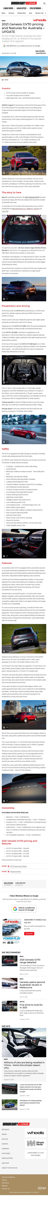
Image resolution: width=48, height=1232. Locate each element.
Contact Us (5, 1188)
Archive (5, 1163)
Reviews (11, 13)
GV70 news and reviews (18, 866)
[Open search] (44, 3)
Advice (5, 1139)
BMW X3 (30, 209)
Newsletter (7, 1158)
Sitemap (4, 1186)
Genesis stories (15, 871)
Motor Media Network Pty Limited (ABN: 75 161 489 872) (24, 1192)
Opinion (5, 1149)
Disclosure (5, 1183)
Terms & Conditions (8, 1177)
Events (5, 1144)
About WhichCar (9, 1168)
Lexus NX (5, 211)
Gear (30, 13)
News (3, 13)
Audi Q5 (36, 209)
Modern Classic (40, 13)
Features (6, 1153)
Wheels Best (21, 13)
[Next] (45, 13)
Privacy (4, 1180)
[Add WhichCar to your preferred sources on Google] (24, 909)
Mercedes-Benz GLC (19, 209)
